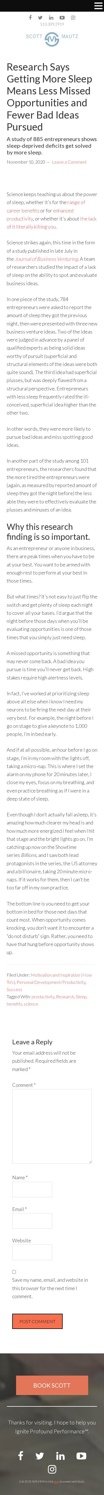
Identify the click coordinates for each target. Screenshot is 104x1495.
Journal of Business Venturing (46, 259)
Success (14, 989)
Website (21, 1240)
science (31, 1003)
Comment (24, 1085)
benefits (14, 1003)
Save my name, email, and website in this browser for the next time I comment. (50, 1288)
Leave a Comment (69, 161)
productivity (43, 996)
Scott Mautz (52, 39)
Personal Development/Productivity (51, 982)
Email (19, 1209)
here (56, 1481)
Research (65, 996)
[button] (98, 6)
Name (20, 1177)
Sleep (81, 996)
